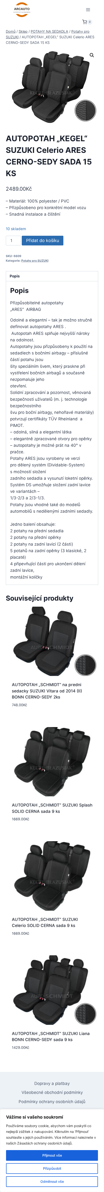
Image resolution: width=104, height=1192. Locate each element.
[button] (92, 55)
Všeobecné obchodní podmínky (52, 1092)
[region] (52, 1150)
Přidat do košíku (42, 240)
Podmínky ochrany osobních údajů (52, 1101)
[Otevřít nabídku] (87, 9)
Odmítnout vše (52, 1181)
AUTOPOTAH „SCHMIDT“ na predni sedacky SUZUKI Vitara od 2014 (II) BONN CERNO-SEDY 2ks (47, 690)
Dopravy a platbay (52, 1083)
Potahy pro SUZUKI (34, 260)
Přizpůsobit (52, 1168)
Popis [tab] (15, 276)
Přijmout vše (52, 1155)
